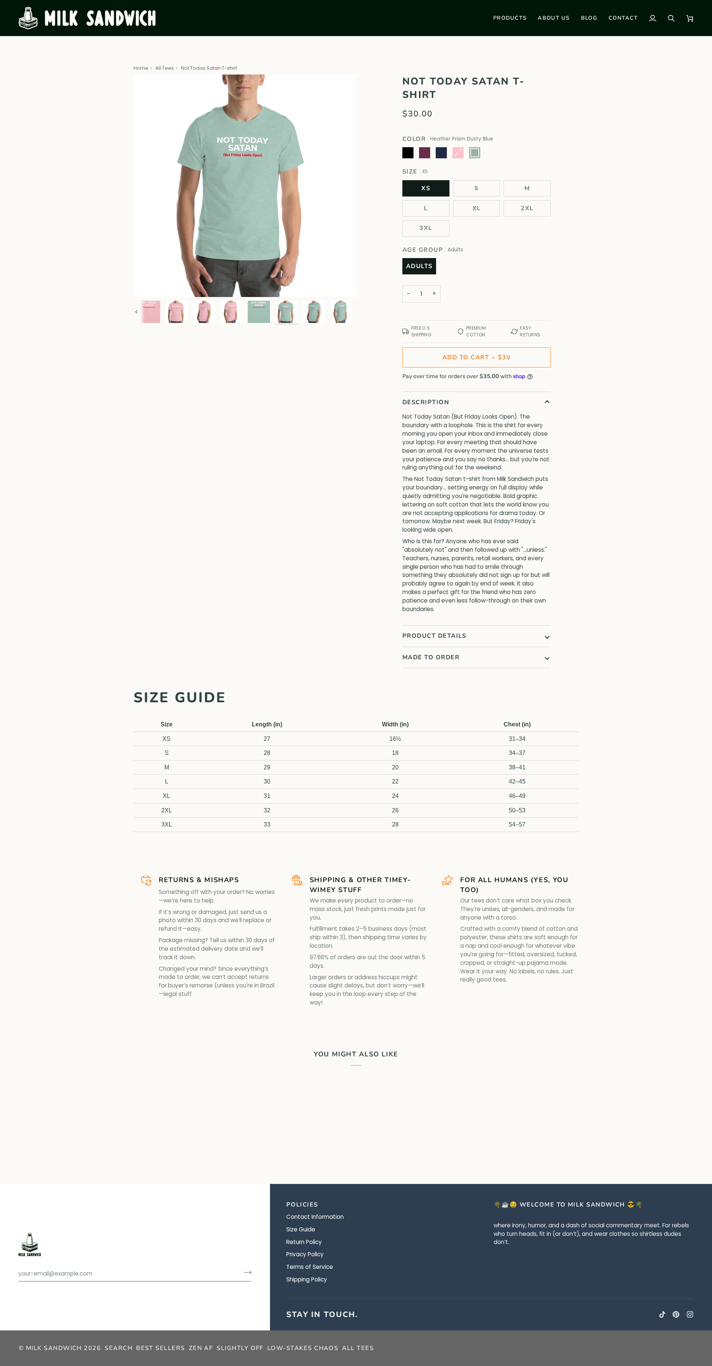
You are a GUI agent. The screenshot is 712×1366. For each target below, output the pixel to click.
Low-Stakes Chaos (302, 1348)
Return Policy (304, 1242)
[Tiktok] (662, 1314)
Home (141, 68)
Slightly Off (240, 1348)
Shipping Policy (306, 1279)
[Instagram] (690, 1314)
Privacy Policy (305, 1254)
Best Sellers (160, 1348)
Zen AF (201, 1348)
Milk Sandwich (54, 1348)
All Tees (164, 68)
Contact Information (315, 1217)
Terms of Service (309, 1267)
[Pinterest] (676, 1314)
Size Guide (300, 1229)
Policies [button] (302, 1205)
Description (425, 402)
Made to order (430, 657)
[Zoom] (147, 283)
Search (118, 1348)
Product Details (434, 636)
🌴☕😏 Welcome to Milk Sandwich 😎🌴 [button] (568, 1205)
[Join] (245, 1272)
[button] (510, 18)
